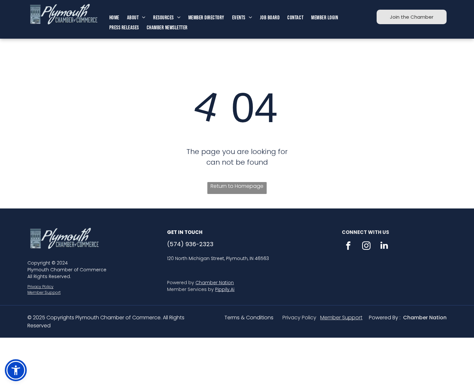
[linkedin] (384, 246)
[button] (15, 370)
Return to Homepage (237, 186)
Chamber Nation (214, 282)
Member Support (44, 292)
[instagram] (366, 246)
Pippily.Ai (224, 289)
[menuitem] (114, 18)
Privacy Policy (40, 286)
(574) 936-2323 (190, 244)
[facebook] (348, 246)
